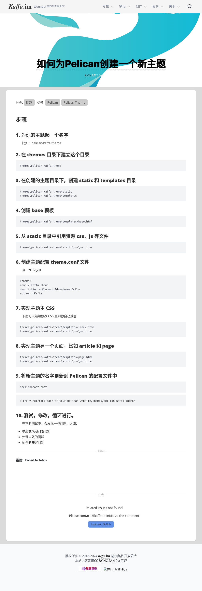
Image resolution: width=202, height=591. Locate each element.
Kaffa (88, 75)
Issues (102, 508)
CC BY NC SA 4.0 (105, 560)
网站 (29, 102)
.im (20, 6)
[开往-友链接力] (115, 570)
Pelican (52, 102)
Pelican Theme (74, 102)
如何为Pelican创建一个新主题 (101, 63)
